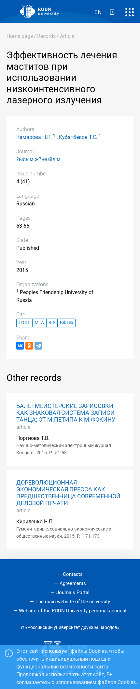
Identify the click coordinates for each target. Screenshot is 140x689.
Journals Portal (73, 592)
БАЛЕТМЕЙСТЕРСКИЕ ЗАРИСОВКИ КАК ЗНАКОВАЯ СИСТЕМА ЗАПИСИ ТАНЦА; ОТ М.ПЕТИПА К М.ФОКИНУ (65, 413)
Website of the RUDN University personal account (73, 611)
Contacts (73, 574)
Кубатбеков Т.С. (78, 137)
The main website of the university (72, 602)
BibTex (66, 322)
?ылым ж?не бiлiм (38, 159)
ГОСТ (24, 322)
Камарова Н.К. (34, 137)
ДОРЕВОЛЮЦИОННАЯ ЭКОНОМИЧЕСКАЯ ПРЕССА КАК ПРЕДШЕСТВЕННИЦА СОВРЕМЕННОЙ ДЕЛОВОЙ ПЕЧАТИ (68, 492)
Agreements (73, 583)
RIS (52, 322)
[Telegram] (38, 346)
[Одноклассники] (29, 346)
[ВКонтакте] (20, 346)
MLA (39, 322)
